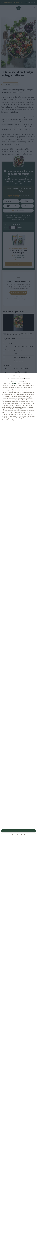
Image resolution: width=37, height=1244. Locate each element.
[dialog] (18, 808)
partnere (14, 383)
